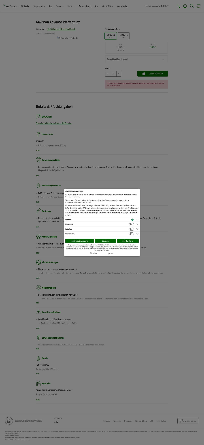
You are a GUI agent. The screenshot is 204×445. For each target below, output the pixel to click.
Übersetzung (69, 224)
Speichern (105, 241)
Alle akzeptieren (128, 241)
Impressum (111, 253)
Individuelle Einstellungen (79, 241)
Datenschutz (93, 253)
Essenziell (68, 219)
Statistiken (68, 229)
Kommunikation (69, 234)
